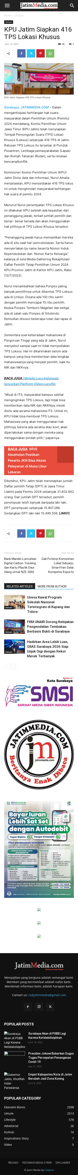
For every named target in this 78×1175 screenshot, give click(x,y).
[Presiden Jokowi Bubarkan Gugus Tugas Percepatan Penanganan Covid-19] (14, 1058)
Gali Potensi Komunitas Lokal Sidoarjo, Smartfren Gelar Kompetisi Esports (58, 565)
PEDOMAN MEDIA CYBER (37, 1162)
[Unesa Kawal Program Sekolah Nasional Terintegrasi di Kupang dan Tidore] (14, 602)
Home (7, 15)
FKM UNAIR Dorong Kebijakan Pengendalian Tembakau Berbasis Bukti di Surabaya (50, 626)
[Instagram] (39, 1007)
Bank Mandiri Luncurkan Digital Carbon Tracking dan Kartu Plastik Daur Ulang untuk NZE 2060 (20, 565)
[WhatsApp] (50, 53)
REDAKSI (13, 1162)
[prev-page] (6, 666)
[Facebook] (21, 53)
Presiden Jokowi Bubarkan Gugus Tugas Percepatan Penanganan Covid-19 (51, 1057)
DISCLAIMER (63, 1162)
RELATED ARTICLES (20, 586)
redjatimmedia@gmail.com (47, 995)
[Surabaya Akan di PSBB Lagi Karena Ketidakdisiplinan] (14, 1040)
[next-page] (13, 666)
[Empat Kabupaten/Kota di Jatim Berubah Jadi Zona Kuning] (14, 1081)
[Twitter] (31, 53)
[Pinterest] (40, 53)
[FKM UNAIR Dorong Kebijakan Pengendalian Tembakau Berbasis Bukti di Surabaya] (14, 626)
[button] (7, 5)
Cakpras (49, 1170)
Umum (19, 15)
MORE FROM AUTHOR (52, 586)
